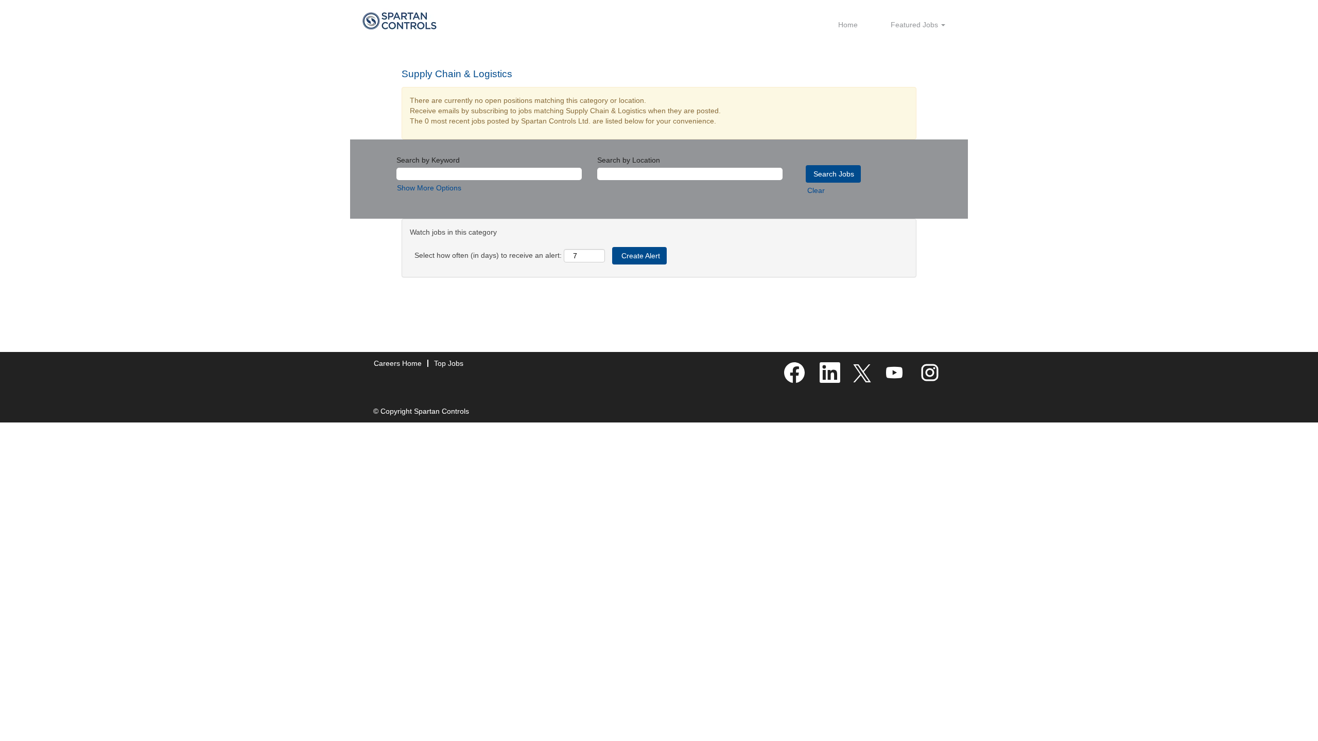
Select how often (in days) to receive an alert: (488, 255)
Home (848, 25)
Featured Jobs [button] (915, 25)
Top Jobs (448, 363)
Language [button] (846, 55)
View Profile (897, 55)
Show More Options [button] (429, 188)
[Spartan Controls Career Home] (399, 21)
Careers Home (398, 363)
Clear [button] (816, 190)
